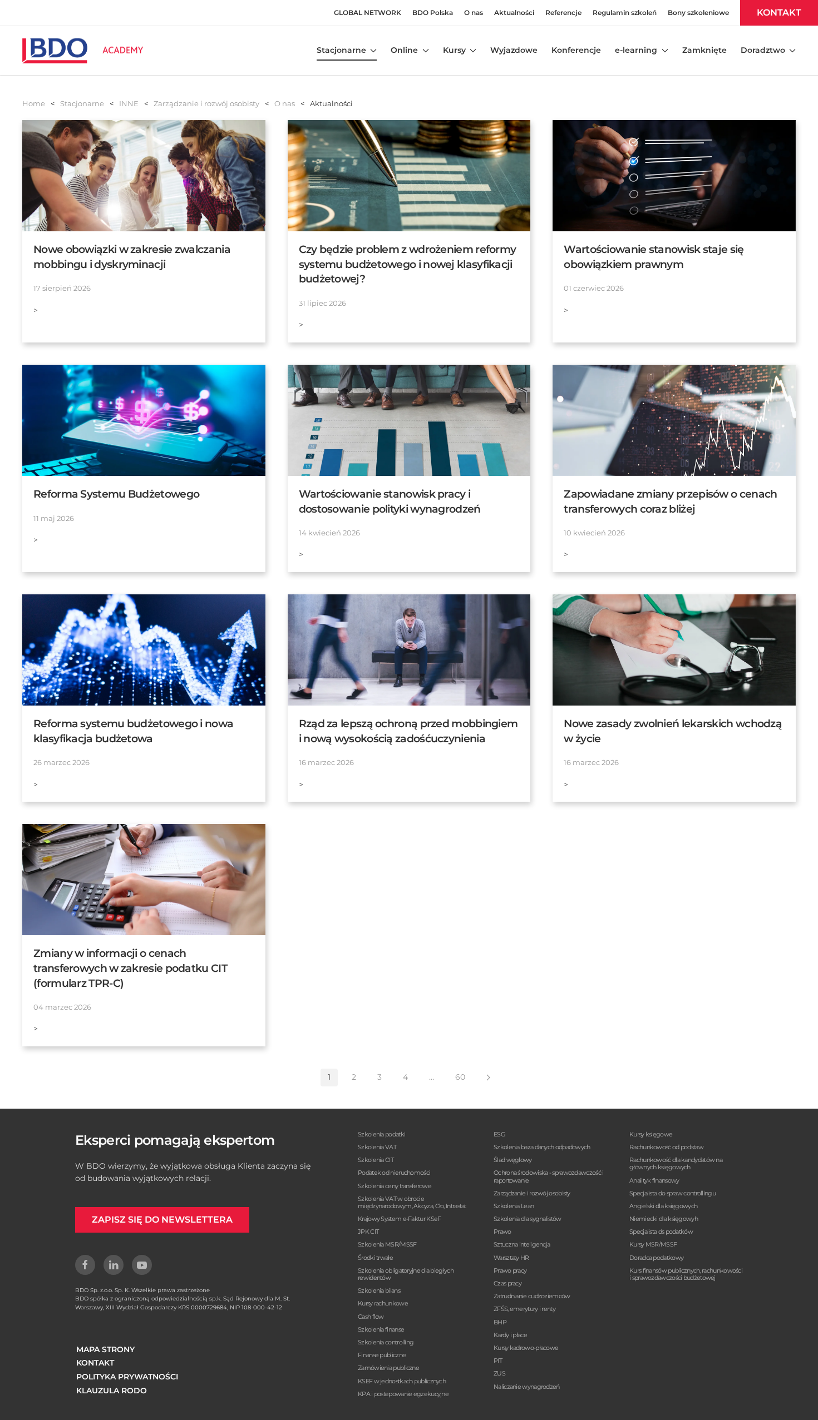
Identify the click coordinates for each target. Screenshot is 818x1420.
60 (460, 1077)
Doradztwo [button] (763, 50)
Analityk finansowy (654, 1180)
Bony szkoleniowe (698, 12)
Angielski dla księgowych (663, 1206)
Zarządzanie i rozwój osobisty (532, 1193)
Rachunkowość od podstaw (666, 1147)
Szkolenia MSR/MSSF (387, 1244)
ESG (499, 1134)
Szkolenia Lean (514, 1206)
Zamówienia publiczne (388, 1368)
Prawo (502, 1231)
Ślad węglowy (513, 1160)
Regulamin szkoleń (625, 12)
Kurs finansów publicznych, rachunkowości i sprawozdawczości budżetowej (685, 1274)
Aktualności (514, 12)
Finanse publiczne (382, 1355)
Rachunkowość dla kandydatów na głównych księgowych (675, 1163)
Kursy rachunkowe (383, 1303)
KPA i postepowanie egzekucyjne (403, 1394)
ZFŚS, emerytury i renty (524, 1309)
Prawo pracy (510, 1270)
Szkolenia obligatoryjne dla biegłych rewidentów (406, 1274)
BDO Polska (432, 12)
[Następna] (488, 1077)
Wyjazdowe (514, 50)
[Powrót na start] (82, 50)
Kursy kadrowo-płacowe (526, 1348)
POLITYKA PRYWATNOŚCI (127, 1377)
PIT (498, 1360)
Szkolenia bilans (379, 1290)
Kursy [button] (454, 50)
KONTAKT (779, 12)
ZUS (499, 1373)
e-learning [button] (636, 50)
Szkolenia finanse (381, 1329)
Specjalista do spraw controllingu (672, 1193)
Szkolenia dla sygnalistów (527, 1219)
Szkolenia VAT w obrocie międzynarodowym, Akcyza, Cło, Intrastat (412, 1202)
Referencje (563, 12)
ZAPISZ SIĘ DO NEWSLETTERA (162, 1219)
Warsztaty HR (511, 1258)
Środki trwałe (375, 1258)
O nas (473, 12)
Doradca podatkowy (656, 1258)
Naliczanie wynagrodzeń (527, 1387)
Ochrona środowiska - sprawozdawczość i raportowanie (548, 1176)
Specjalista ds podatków (661, 1231)
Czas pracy (507, 1283)
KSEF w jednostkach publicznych (402, 1381)
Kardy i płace (510, 1335)
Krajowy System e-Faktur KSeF (399, 1219)
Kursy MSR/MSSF (653, 1244)
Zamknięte (704, 50)
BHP (500, 1322)
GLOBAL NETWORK (367, 12)
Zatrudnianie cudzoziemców (532, 1296)
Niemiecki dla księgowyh (663, 1219)
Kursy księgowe (650, 1134)
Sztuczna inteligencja (522, 1244)
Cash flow (371, 1316)
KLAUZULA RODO (111, 1391)
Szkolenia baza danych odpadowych (542, 1147)
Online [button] (404, 50)
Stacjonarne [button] (341, 50)
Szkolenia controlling (385, 1342)
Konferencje (576, 50)
